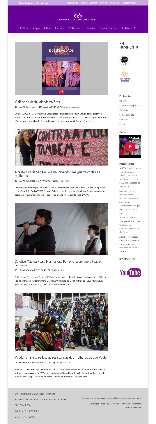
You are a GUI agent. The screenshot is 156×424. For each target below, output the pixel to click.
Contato (125, 28)
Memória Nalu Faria (108, 28)
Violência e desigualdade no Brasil (38, 101)
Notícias (47, 28)
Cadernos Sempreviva (129, 105)
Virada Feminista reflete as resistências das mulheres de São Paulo (61, 357)
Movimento (114, 3)
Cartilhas (123, 110)
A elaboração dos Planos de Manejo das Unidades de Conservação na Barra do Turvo (129, 224)
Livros (65, 107)
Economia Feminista (98, 3)
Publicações (74, 28)
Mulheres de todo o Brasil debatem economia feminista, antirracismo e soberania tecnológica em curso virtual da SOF (129, 202)
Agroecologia (72, 3)
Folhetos (123, 119)
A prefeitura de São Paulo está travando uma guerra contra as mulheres (57, 173)
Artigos (36, 28)
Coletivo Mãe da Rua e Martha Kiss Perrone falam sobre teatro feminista (58, 263)
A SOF (23, 28)
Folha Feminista (126, 114)
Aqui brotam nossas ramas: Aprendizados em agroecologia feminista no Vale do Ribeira (129, 244)
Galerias (91, 28)
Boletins (123, 100)
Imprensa (60, 28)
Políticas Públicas (129, 3)
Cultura (84, 3)
